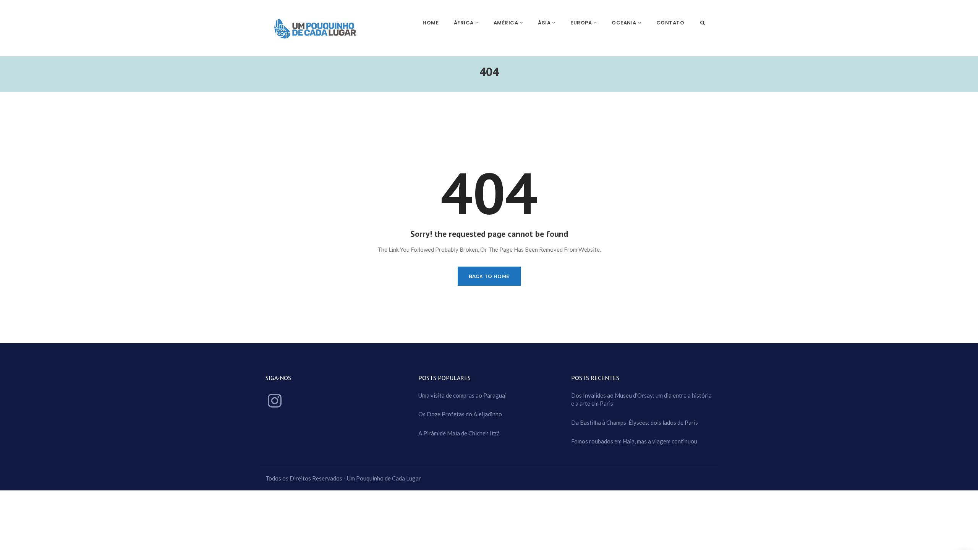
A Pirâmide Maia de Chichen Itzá (459, 433)
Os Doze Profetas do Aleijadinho (460, 414)
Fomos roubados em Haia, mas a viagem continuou (634, 441)
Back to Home (489, 276)
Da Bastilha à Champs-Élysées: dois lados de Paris (634, 422)
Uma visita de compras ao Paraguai (462, 395)
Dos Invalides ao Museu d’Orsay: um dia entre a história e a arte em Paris (641, 399)
